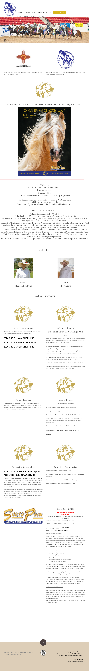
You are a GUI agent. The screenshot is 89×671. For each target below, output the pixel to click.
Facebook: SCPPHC (78, 660)
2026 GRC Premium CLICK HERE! (19, 338)
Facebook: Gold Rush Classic (75, 661)
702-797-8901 (66, 566)
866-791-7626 (54, 566)
